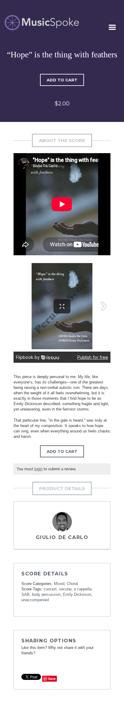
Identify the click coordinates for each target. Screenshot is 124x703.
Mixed (59, 583)
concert (50, 589)
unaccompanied (35, 600)
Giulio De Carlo (62, 537)
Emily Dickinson (77, 594)
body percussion (46, 594)
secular (65, 589)
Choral (72, 583)
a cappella (82, 589)
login (38, 469)
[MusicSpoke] (42, 22)
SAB (25, 594)
